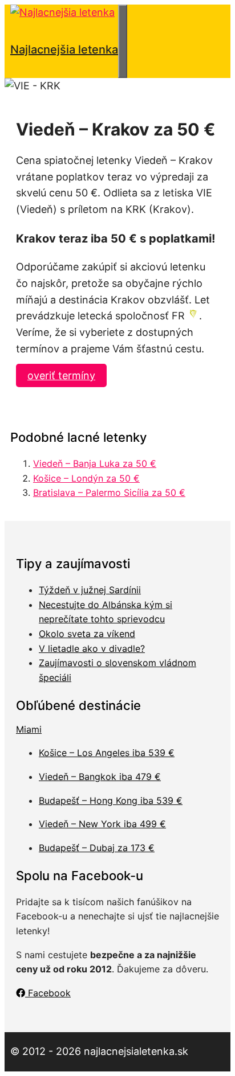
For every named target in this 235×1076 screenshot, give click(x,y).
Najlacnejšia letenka (64, 49)
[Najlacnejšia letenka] (62, 12)
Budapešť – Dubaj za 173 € (97, 847)
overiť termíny (61, 375)
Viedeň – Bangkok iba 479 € (100, 776)
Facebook (48, 993)
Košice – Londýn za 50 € (86, 478)
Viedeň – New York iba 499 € (102, 823)
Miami (29, 729)
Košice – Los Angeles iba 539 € (107, 752)
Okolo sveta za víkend (87, 633)
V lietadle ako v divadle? (92, 648)
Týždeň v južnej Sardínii (90, 590)
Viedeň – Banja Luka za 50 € (94, 463)
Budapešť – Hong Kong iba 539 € (111, 800)
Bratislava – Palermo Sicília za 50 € (109, 492)
